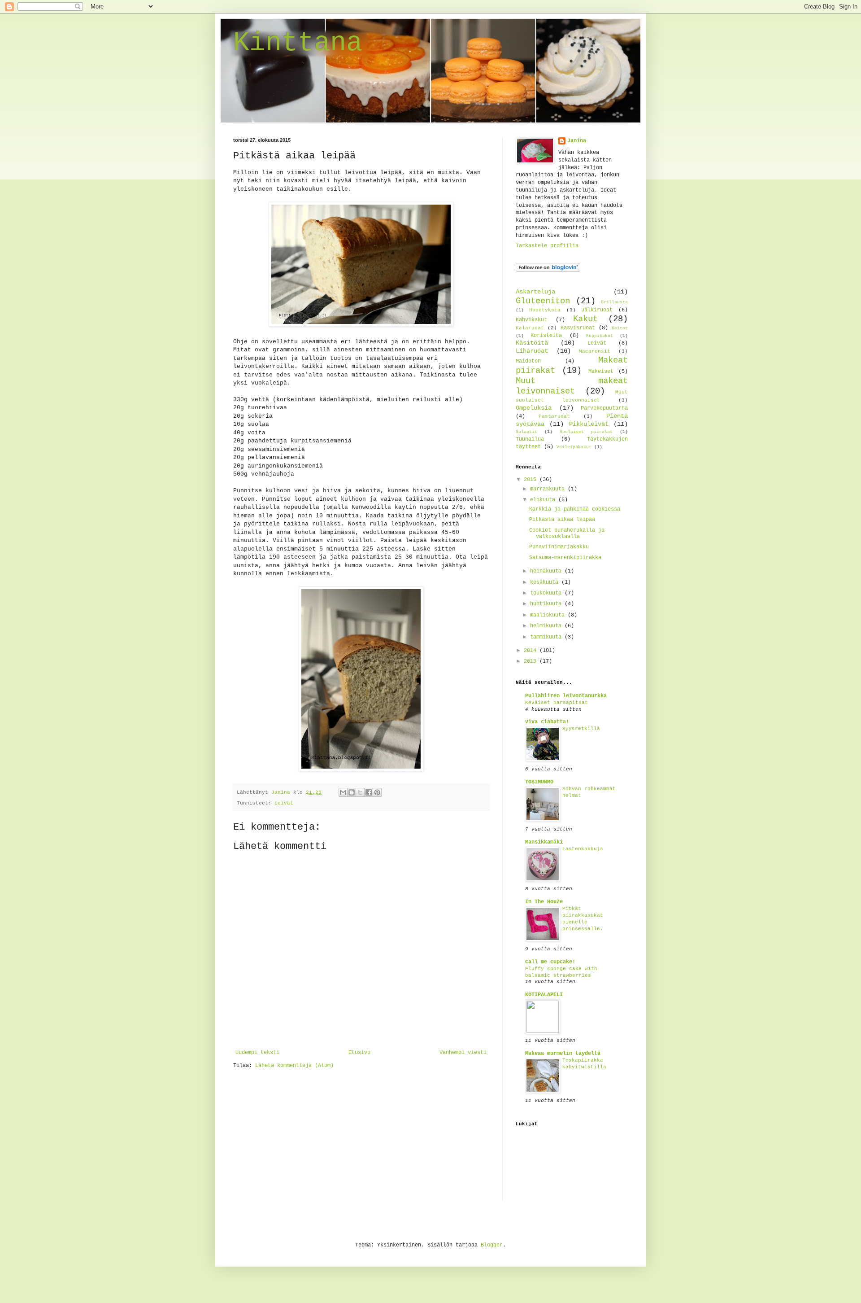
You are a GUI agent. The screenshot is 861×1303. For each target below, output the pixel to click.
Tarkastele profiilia (547, 246)
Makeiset (600, 371)
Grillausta (614, 302)
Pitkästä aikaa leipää (562, 519)
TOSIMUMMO (539, 782)
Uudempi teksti (257, 1052)
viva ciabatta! (547, 722)
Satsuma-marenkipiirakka (565, 558)
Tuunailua (530, 439)
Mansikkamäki (544, 842)
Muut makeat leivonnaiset (572, 386)
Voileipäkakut (574, 447)
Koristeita (546, 335)
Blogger (492, 1245)
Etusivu (359, 1052)
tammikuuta (547, 637)
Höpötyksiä (545, 310)
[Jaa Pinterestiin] (377, 792)
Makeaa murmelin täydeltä (562, 1053)
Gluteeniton (543, 301)
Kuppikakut (599, 335)
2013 (531, 661)
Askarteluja (535, 291)
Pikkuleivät (589, 424)
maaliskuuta (549, 615)
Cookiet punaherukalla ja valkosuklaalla (566, 533)
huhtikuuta (547, 604)
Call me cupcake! (550, 962)
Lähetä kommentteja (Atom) (294, 1066)
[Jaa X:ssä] (360, 792)
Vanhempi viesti (463, 1052)
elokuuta (544, 500)
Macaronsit (594, 351)
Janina (576, 141)
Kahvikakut (531, 320)
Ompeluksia (534, 407)
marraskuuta (549, 489)
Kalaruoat (530, 328)
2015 (531, 480)
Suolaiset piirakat (586, 431)
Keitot (620, 328)
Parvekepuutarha (604, 408)
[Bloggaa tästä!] (351, 792)
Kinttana (297, 43)
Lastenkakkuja (582, 849)
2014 (531, 650)
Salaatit (526, 431)
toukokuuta (547, 593)
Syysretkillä (581, 728)
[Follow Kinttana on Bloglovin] (548, 270)
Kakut (585, 319)
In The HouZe (544, 902)
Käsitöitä (532, 342)
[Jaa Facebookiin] (368, 792)
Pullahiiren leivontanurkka (566, 696)
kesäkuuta (545, 582)
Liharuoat (532, 350)
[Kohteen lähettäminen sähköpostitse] (343, 792)
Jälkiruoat (597, 310)
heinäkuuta (547, 571)
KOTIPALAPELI (544, 995)
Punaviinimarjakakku (559, 547)
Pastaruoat (554, 416)
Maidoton (528, 361)
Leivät (283, 803)
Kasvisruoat (578, 328)
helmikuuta (547, 626)
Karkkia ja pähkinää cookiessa (574, 509)
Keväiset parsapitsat (556, 702)
